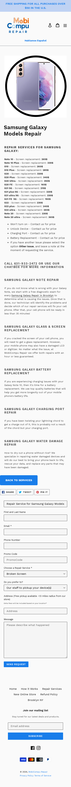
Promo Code (10, 554)
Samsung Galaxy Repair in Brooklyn (32, 295)
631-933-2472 (25, 263)
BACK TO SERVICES (19, 480)
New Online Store (25, 694)
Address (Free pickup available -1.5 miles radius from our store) (34, 598)
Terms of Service (42, 775)
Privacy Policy (26, 775)
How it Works (29, 688)
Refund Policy (49, 694)
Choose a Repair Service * (18, 568)
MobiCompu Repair (38, 772)
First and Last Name (15, 512)
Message (8, 619)
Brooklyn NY (35, 700)
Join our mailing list (35, 710)
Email (8, 526)
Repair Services (52, 688)
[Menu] (65, 25)
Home (13, 688)
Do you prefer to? (13, 582)
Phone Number (12, 540)
